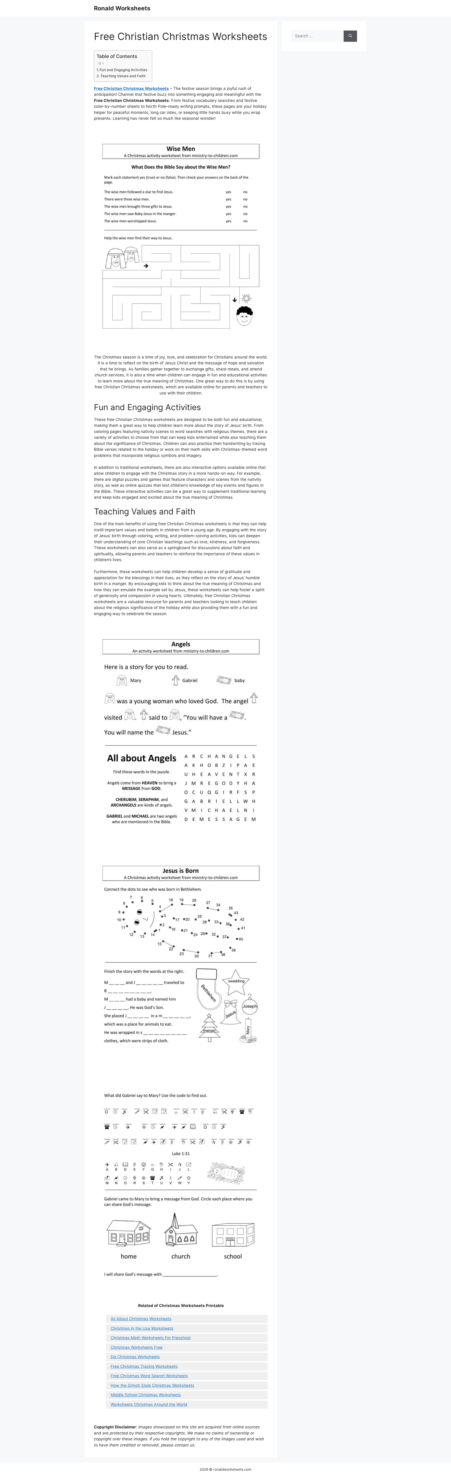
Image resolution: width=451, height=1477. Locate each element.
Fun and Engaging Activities (123, 70)
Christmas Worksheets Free (137, 1347)
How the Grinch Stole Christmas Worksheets (152, 1385)
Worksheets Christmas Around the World (149, 1404)
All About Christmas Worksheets (141, 1318)
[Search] (350, 36)
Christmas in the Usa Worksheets (142, 1328)
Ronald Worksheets (122, 8)
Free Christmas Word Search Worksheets (149, 1375)
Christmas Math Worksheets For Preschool (151, 1337)
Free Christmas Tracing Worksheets (144, 1366)
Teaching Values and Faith (123, 76)
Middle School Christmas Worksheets (146, 1394)
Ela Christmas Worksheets (135, 1356)
